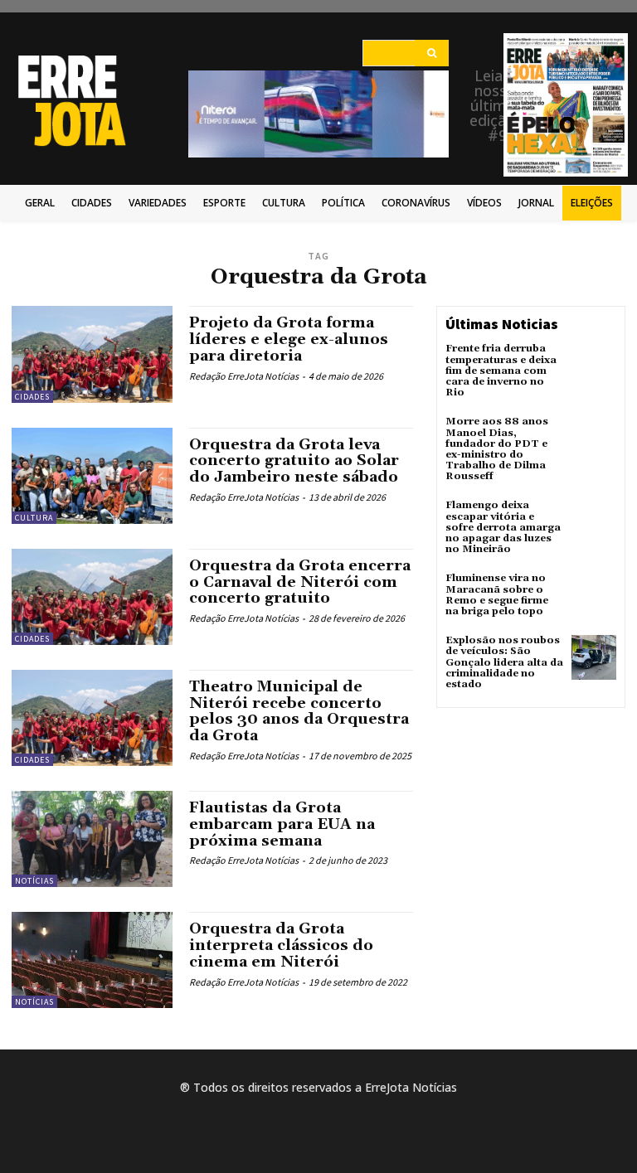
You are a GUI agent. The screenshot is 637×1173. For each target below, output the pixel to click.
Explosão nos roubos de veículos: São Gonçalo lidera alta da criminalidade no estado (504, 662)
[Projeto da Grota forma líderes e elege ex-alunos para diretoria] (92, 354)
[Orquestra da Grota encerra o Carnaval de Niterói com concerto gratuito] (92, 597)
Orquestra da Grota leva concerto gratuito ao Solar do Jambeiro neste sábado (294, 461)
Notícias (34, 880)
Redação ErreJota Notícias (244, 376)
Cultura (34, 517)
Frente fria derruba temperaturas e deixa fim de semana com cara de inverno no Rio (501, 370)
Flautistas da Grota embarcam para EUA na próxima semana (282, 824)
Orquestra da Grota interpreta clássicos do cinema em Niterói (281, 945)
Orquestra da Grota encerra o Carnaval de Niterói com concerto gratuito (300, 582)
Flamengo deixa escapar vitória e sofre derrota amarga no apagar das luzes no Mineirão (503, 527)
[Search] (432, 53)
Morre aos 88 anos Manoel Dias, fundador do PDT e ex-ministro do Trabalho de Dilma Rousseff (496, 448)
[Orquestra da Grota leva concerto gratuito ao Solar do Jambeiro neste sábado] (92, 476)
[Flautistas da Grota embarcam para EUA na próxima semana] (92, 839)
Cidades (32, 396)
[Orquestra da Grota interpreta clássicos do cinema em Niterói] (92, 960)
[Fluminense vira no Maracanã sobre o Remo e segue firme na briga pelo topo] (593, 595)
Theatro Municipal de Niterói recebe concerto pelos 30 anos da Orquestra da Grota (299, 711)
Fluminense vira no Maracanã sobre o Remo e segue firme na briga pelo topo (496, 595)
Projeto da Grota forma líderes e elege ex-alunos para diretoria (288, 339)
